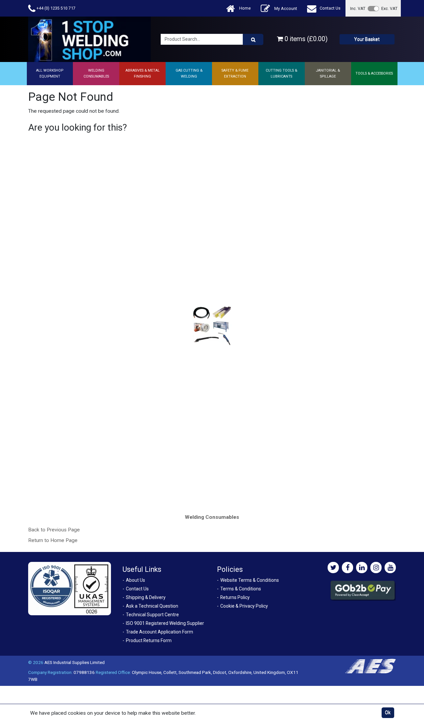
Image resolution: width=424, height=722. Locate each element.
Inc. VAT (357, 8)
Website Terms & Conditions (249, 580)
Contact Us (330, 8)
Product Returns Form (149, 640)
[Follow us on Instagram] (376, 567)
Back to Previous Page (54, 530)
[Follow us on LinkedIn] (361, 567)
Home (244, 8)
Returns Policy (235, 597)
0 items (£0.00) (305, 39)
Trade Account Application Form (159, 631)
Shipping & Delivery (146, 597)
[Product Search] (253, 39)
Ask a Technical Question (152, 606)
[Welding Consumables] (212, 325)
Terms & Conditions (240, 588)
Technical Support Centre (152, 614)
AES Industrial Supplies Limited (74, 662)
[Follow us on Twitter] (333, 567)
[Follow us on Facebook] (347, 567)
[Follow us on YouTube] (390, 567)
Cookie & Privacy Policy (244, 606)
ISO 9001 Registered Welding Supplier (165, 623)
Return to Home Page (53, 540)
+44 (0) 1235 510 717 (55, 8)
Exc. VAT (389, 8)
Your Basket (367, 39)
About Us (135, 580)
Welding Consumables (212, 517)
